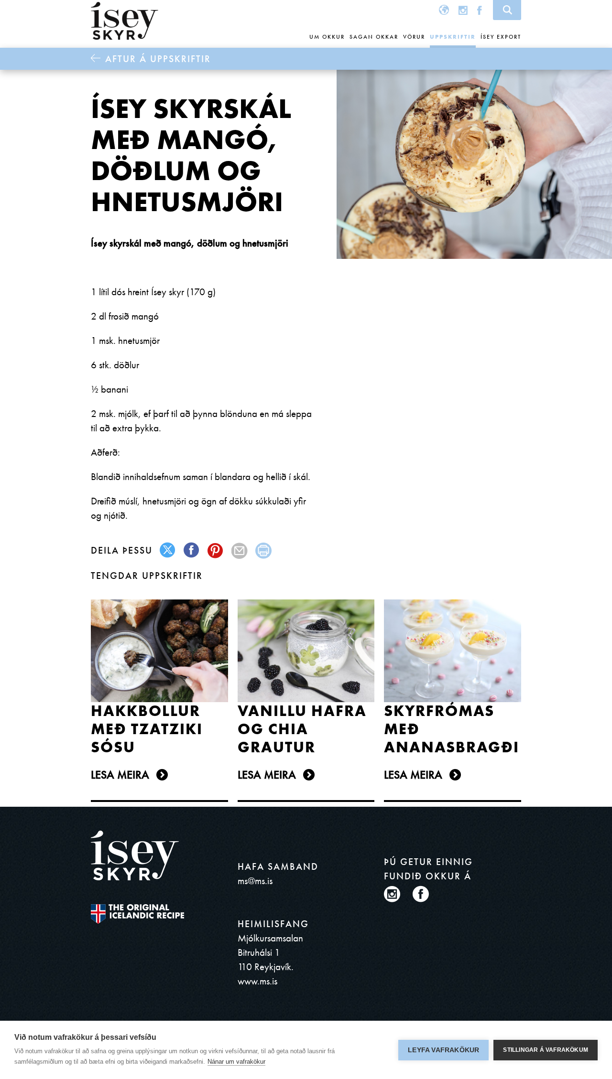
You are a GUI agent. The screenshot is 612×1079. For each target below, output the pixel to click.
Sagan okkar (374, 37)
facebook (192, 550)
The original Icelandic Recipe (137, 914)
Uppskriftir (453, 37)
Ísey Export (501, 37)
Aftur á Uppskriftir (158, 59)
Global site (444, 10)
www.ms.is (257, 980)
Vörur (414, 37)
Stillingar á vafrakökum (545, 1050)
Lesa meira (120, 774)
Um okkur (327, 37)
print (263, 550)
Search (507, 10)
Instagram (463, 10)
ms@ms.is (255, 880)
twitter (168, 550)
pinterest (216, 550)
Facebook (479, 10)
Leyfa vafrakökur (443, 1050)
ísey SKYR (124, 21)
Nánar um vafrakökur (236, 1061)
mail (239, 550)
